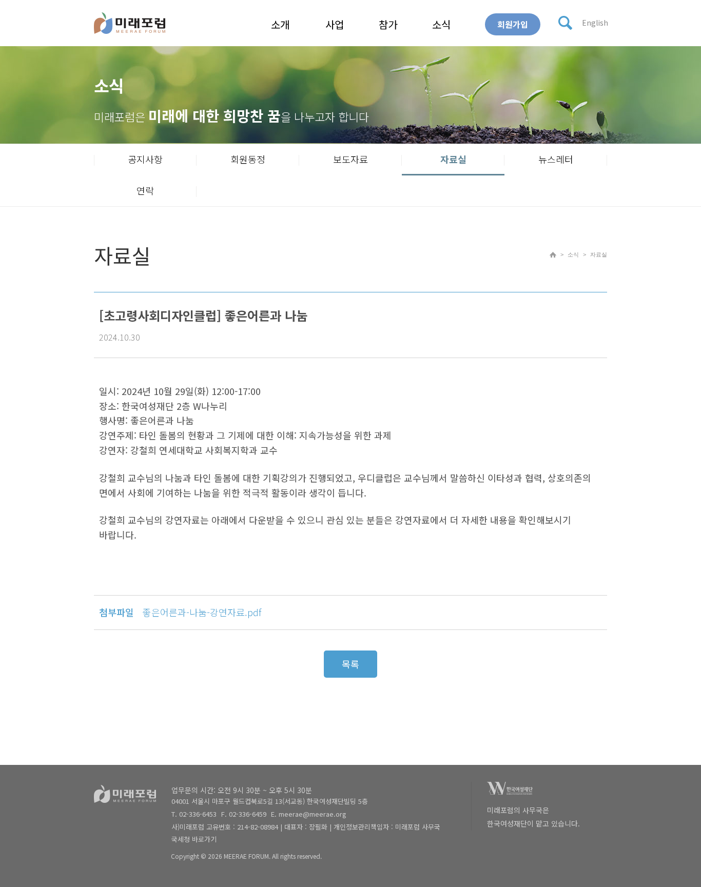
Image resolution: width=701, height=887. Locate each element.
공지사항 (145, 159)
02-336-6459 (247, 814)
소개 (280, 24)
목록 (350, 664)
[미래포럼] (129, 23)
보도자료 (350, 159)
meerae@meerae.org (312, 814)
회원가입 (512, 24)
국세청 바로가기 (194, 839)
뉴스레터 (555, 159)
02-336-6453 (198, 814)
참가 (388, 24)
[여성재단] (510, 791)
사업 (334, 24)
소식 (441, 24)
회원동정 (247, 159)
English (595, 22)
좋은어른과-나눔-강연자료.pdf (202, 612)
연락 (145, 190)
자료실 (453, 159)
